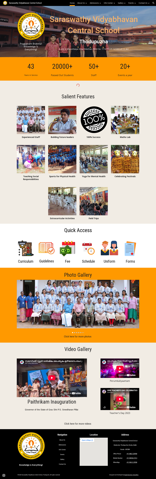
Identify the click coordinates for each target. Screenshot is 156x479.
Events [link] (131, 3)
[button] (153, 3)
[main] (31, 46)
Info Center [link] (108, 3)
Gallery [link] (120, 3)
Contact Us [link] (143, 3)
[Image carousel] (78, 306)
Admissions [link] (94, 3)
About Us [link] (81, 3)
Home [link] (72, 3)
